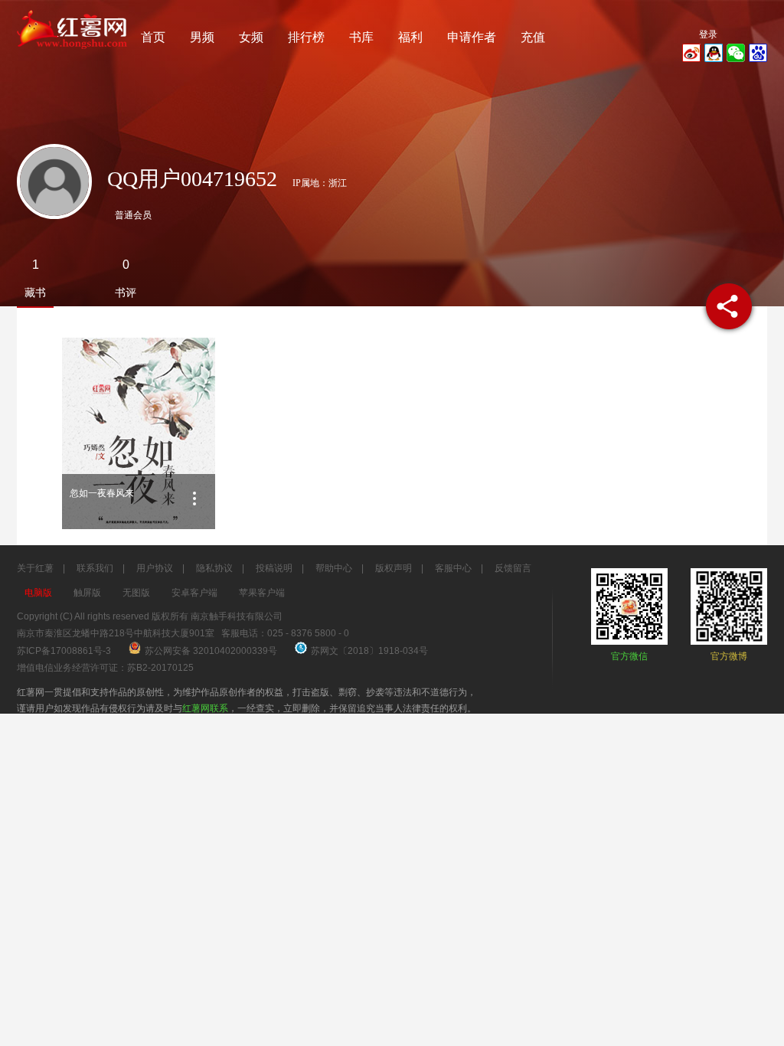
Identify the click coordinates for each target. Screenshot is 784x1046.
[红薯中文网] (73, 53)
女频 (251, 37)
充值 (533, 37)
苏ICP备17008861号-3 (64, 651)
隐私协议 (214, 568)
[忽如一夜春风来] (138, 433)
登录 (708, 34)
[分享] (729, 306)
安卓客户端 (194, 592)
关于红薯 (35, 568)
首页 (153, 37)
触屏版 (87, 592)
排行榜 (306, 37)
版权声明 (393, 568)
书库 (361, 37)
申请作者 (471, 37)
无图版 (136, 592)
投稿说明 (274, 568)
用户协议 (154, 568)
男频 (202, 37)
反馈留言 (513, 568)
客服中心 (453, 568)
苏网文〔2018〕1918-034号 (369, 651)
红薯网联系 (205, 708)
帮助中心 (333, 568)
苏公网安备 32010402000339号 (212, 651)
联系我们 (95, 568)
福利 (410, 37)
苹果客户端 (262, 592)
